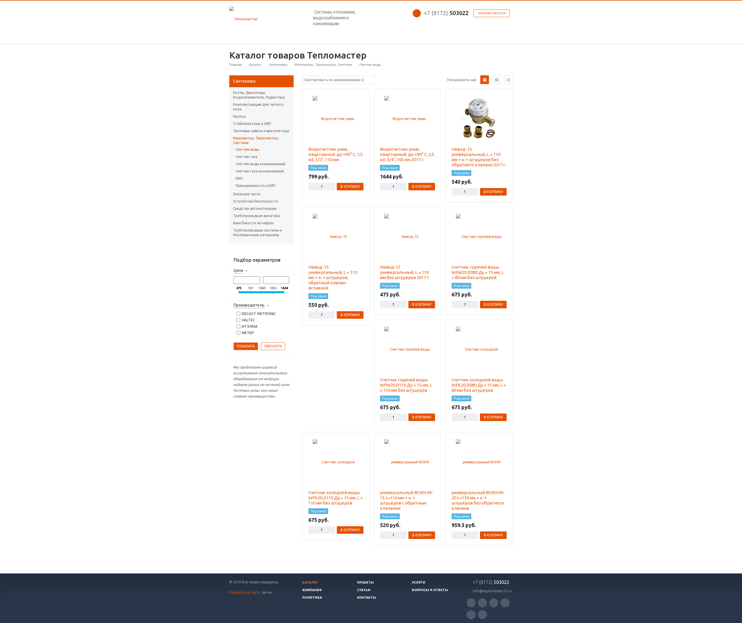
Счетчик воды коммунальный (260, 164)
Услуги (418, 582)
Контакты (366, 597)
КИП (239, 178)
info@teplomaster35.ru (492, 591)
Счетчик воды (247, 149)
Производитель (249, 305)
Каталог (310, 582)
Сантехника (244, 81)
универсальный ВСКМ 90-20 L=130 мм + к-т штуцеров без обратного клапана (478, 500)
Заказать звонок (491, 13)
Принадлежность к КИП (255, 185)
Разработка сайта (245, 592)
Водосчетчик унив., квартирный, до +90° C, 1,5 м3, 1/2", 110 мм (335, 154)
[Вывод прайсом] (508, 79)
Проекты (365, 582)
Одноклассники (471, 614)
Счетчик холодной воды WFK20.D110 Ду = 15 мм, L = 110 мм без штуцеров (335, 497)
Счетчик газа (246, 157)
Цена (238, 270)
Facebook (482, 602)
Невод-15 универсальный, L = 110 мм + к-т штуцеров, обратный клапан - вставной (332, 277)
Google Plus (482, 614)
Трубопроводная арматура (256, 216)
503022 (446, 13)
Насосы (239, 116)
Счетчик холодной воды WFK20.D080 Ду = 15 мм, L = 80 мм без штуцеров (479, 385)
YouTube (505, 602)
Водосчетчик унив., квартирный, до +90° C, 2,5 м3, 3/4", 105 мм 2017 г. (407, 154)
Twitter (471, 602)
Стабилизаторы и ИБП (252, 123)
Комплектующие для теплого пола (258, 107)
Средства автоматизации (255, 208)
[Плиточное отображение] (484, 79)
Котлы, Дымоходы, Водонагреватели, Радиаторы (259, 95)
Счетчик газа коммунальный (260, 171)
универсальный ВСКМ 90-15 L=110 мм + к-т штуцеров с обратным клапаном (406, 500)
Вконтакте (493, 602)
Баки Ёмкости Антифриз (253, 223)
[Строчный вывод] (496, 79)
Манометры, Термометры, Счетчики (256, 140)
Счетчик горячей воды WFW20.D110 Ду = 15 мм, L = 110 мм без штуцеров (406, 385)
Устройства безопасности (255, 201)
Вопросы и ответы (430, 590)
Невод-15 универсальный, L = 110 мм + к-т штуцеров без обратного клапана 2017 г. (479, 157)
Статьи (363, 590)
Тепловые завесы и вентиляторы (261, 131)
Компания (312, 590)
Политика (312, 597)
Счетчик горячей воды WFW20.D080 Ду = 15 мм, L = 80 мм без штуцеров (478, 272)
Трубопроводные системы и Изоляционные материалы (257, 232)
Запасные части (246, 194)
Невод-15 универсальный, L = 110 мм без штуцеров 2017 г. (405, 272)
